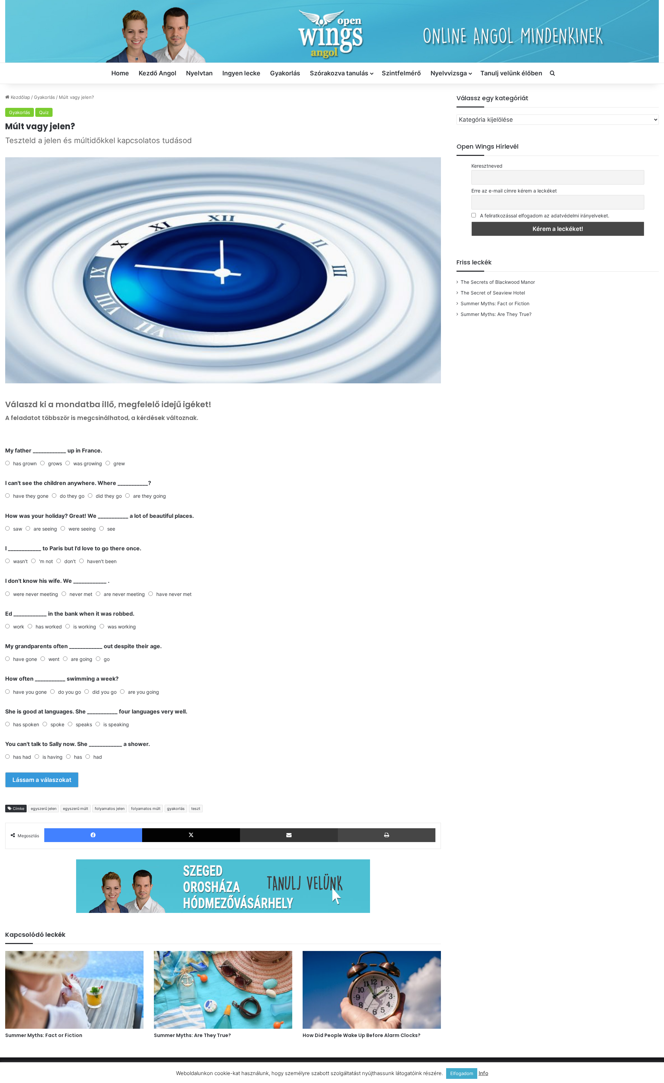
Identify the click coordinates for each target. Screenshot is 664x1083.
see (111, 529)
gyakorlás (176, 808)
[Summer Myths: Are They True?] (223, 990)
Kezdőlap (19, 97)
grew (119, 463)
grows (55, 463)
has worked (49, 626)
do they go (72, 496)
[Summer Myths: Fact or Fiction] (74, 990)
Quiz (44, 112)
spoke (57, 724)
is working (84, 626)
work (18, 626)
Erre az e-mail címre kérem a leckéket (514, 191)
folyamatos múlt (145, 808)
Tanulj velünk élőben (511, 73)
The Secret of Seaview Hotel (493, 293)
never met (81, 594)
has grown (25, 463)
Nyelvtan (199, 73)
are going (81, 659)
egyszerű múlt (75, 808)
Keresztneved (486, 166)
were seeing (82, 529)
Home (120, 73)
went (53, 659)
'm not (46, 561)
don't (70, 561)
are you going (143, 692)
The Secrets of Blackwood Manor (498, 282)
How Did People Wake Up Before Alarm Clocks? (362, 1035)
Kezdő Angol (157, 73)
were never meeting (35, 594)
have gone (25, 659)
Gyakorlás (285, 73)
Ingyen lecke (241, 73)
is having (53, 757)
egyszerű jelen (43, 808)
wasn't (20, 561)
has (78, 757)
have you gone (30, 692)
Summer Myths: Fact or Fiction (43, 1035)
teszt (195, 808)
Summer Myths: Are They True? (192, 1035)
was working (122, 626)
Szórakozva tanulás (339, 73)
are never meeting (124, 594)
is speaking (116, 724)
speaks (84, 724)
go (107, 659)
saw (17, 529)
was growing (87, 463)
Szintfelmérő (401, 73)
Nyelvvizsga (449, 73)
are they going (149, 496)
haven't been (102, 561)
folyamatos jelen (109, 808)
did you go (104, 692)
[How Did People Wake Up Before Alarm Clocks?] (372, 990)
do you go (69, 692)
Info (483, 1073)
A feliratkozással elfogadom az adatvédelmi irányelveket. (544, 215)
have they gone (30, 496)
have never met (174, 594)
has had (22, 757)
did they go (109, 496)
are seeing (45, 529)
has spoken (26, 724)
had (97, 757)
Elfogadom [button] (461, 1073)
